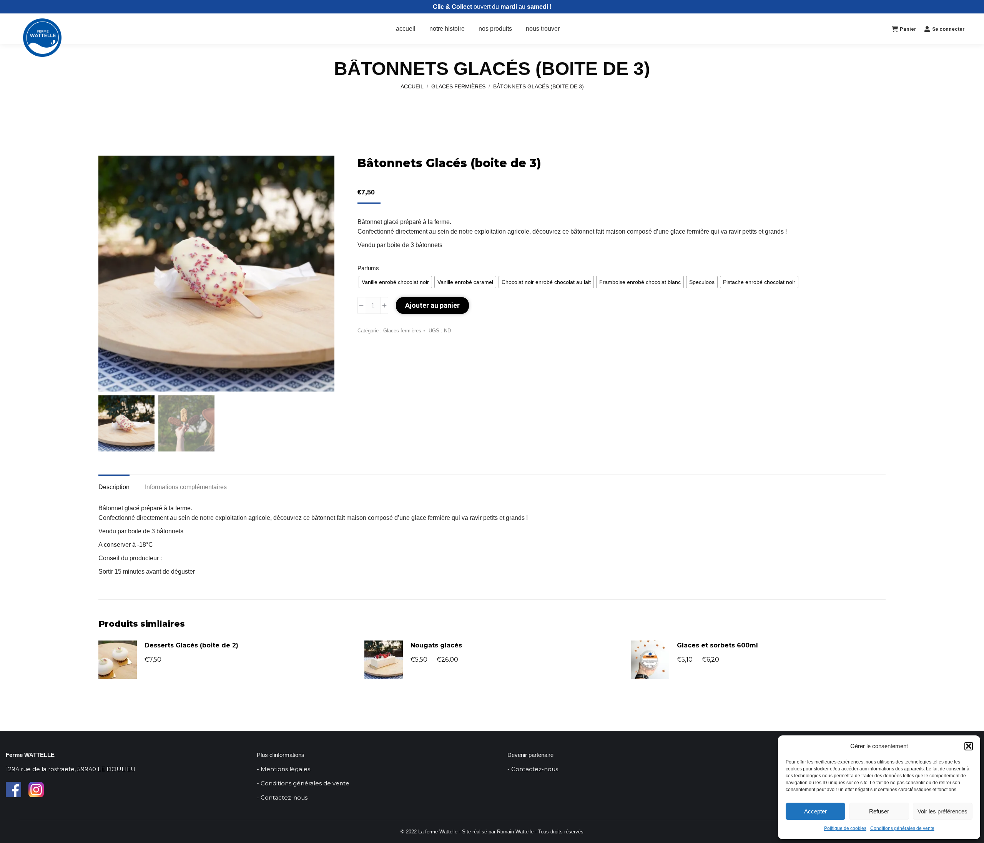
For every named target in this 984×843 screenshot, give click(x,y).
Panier (908, 29)
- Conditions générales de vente (303, 783)
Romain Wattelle (515, 832)
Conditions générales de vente (902, 828)
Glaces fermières (402, 331)
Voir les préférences (942, 811)
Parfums (368, 268)
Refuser (879, 811)
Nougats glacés (436, 645)
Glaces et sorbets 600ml (717, 645)
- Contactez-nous (282, 797)
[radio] (395, 282)
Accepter (815, 811)
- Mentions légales (283, 769)
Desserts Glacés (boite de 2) (191, 645)
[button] (968, 746)
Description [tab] (114, 487)
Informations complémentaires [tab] (186, 487)
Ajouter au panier (432, 305)
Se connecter (948, 29)
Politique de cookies (845, 828)
